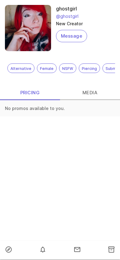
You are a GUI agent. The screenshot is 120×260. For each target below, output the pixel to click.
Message (71, 36)
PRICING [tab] (30, 92)
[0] (42, 250)
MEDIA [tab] (90, 92)
